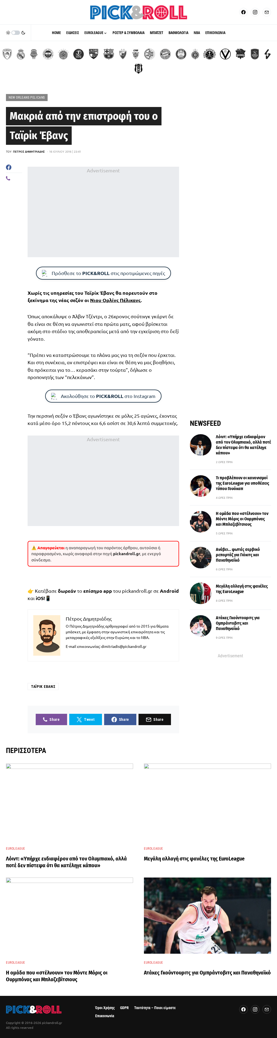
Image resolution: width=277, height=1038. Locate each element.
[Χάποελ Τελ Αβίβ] (78, 54)
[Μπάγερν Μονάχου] (165, 54)
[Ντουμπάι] (135, 54)
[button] (15, 32)
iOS (40, 598)
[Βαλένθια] (34, 54)
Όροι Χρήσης (105, 1008)
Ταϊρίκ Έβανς (43, 686)
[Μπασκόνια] (240, 54)
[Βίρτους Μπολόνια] (225, 54)
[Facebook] (243, 12)
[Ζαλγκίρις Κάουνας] (93, 54)
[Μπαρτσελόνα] (108, 54)
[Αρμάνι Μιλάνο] (181, 54)
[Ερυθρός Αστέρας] (123, 54)
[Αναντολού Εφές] (255, 54)
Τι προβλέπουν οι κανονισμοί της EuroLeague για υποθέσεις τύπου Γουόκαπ (242, 483)
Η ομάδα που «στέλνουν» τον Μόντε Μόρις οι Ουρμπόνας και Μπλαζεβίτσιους (242, 519)
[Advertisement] (103, 212)
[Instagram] (255, 12)
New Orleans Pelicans (27, 97)
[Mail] (266, 12)
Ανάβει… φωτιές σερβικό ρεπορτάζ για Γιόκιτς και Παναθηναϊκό (238, 555)
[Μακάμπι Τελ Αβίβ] (149, 54)
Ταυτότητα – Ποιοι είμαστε (155, 1008)
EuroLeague (15, 849)
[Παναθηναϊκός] (63, 54)
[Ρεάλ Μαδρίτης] (21, 54)
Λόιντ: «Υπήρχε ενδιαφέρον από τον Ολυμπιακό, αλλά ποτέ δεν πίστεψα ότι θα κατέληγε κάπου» (243, 445)
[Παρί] (209, 54)
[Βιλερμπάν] (267, 54)
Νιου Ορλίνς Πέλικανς (115, 300)
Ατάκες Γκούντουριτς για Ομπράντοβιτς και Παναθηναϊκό (238, 623)
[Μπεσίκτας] (138, 68)
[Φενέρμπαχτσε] (48, 54)
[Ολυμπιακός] (7, 54)
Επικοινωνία (104, 1016)
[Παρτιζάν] (195, 54)
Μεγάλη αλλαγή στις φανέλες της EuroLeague (242, 589)
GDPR (124, 1008)
